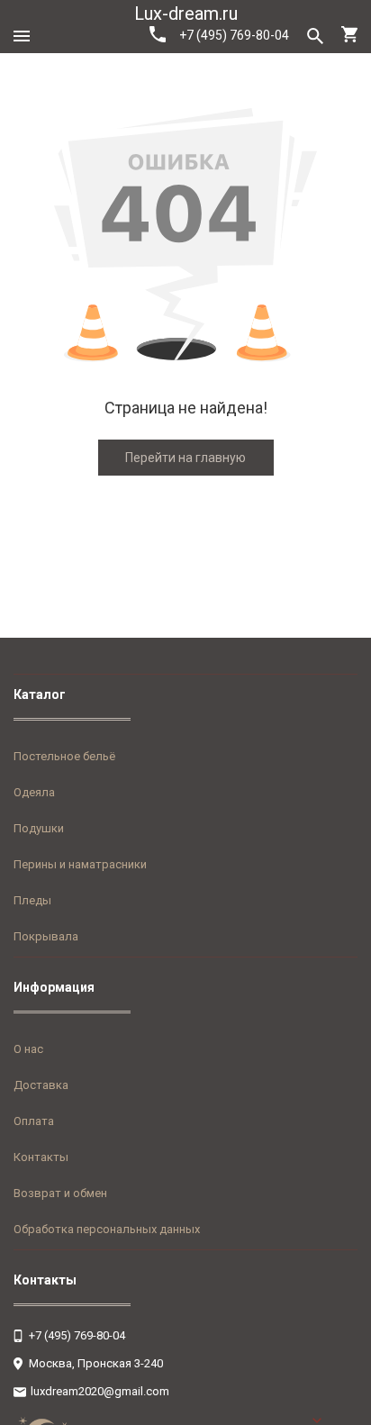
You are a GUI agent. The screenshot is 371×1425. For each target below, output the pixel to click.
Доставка (41, 1085)
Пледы (32, 900)
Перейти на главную (185, 457)
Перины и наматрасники (80, 864)
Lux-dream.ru (186, 13)
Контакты (41, 1157)
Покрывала (46, 936)
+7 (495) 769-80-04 (234, 35)
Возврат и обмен (60, 1193)
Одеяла (34, 792)
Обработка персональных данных (107, 1229)
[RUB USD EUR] (334, 1420)
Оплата (34, 1121)
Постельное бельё (64, 756)
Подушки (39, 828)
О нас (28, 1049)
